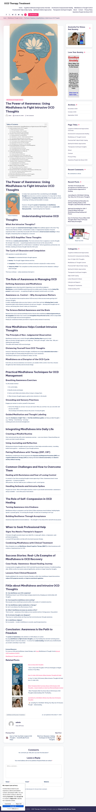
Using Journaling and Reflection (18, 153)
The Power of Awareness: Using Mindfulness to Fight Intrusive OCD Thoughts (27, 126)
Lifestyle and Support (74, 282)
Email (27, 782)
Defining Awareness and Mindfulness (19, 135)
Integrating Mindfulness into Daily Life (18, 151)
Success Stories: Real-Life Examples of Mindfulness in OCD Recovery (25, 169)
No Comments (30, 115)
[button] (33, 14)
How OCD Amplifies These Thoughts (19, 131)
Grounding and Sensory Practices (19, 148)
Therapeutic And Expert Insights (77, 147)
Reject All (18, 804)
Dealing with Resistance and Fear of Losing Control (22, 158)
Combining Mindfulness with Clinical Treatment (21, 168)
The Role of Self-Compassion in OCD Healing (20, 161)
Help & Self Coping (73, 275)
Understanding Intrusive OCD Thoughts (18, 128)
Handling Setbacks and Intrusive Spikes (20, 159)
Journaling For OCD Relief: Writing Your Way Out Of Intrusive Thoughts (79, 196)
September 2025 (73, 115)
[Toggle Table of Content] (45, 124)
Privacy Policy (72, 156)
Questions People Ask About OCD (77, 160)
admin (18, 722)
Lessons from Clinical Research (18, 172)
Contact (70, 153)
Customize (8, 804)
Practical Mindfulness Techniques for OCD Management (22, 145)
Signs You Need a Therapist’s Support (19, 166)
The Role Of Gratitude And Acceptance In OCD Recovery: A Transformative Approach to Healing (78, 188)
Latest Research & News (75, 279)
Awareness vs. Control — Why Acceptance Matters (22, 136)
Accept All (13, 806)
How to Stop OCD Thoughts (35, 664)
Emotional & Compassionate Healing (78, 133)
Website (46, 782)
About (70, 150)
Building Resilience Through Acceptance (20, 163)
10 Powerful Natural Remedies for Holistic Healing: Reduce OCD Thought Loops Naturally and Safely (79, 202)
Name (8, 782)
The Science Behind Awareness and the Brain (21, 138)
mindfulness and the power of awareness (16, 714)
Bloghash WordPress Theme (66, 809)
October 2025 (72, 112)
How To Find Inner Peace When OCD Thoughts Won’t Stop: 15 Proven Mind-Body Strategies (79, 219)
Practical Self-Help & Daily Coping (78, 140)
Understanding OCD (74, 289)
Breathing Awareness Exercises (18, 146)
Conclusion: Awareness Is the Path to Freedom (20, 175)
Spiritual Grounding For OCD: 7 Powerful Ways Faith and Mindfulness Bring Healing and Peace (77, 211)
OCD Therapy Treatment (17, 3)
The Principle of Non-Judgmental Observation (21, 141)
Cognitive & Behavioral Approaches (78, 252)
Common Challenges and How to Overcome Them (21, 156)
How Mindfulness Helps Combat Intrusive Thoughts (21, 139)
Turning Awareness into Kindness (18, 162)
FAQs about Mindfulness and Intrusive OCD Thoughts (22, 174)
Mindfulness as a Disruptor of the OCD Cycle (21, 143)
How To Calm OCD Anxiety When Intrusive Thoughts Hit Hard (44, 675)
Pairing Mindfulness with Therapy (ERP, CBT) (21, 155)
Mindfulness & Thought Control (15, 99)
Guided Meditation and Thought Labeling (20, 149)
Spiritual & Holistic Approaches (77, 143)
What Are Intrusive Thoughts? (17, 129)
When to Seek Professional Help (17, 165)
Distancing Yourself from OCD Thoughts (20, 142)
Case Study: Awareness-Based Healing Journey (21, 171)
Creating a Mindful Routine (17, 152)
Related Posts (14, 177)
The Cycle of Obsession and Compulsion (19, 132)
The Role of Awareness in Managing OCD (19, 133)
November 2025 (72, 108)
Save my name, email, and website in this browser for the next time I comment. (27, 789)
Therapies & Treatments (75, 285)
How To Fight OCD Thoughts (76, 259)
